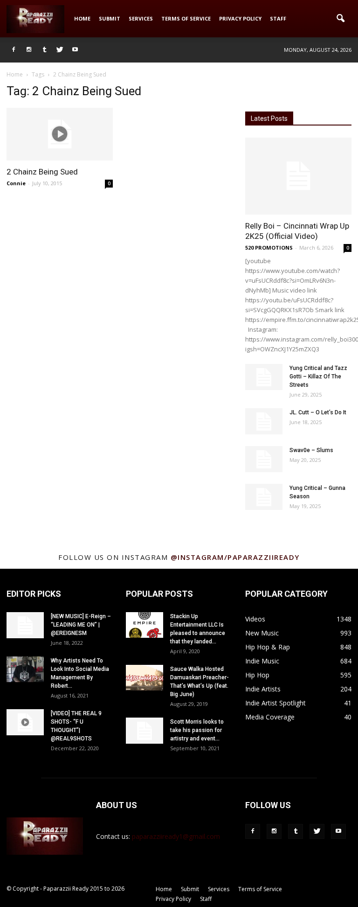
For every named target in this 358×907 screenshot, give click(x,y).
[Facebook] (14, 50)
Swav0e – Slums (311, 450)
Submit (109, 18)
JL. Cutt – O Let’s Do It (317, 412)
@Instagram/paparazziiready (235, 557)
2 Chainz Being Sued (42, 171)
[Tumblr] (44, 50)
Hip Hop (257, 674)
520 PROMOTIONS (269, 247)
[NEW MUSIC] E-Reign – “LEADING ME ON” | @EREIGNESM (81, 624)
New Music (262, 632)
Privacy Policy (240, 18)
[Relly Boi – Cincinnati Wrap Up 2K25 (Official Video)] (298, 176)
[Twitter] (60, 50)
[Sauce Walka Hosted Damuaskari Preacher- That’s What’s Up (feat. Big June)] (144, 678)
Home (82, 18)
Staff (278, 18)
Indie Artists (263, 688)
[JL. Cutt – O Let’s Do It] (263, 421)
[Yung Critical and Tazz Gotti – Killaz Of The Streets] (263, 377)
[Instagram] (29, 50)
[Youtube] (75, 50)
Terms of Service (186, 18)
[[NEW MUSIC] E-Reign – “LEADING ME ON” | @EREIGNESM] (25, 625)
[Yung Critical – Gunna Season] (263, 497)
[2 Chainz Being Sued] (60, 134)
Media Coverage (270, 716)
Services (141, 18)
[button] (340, 18)
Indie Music (262, 660)
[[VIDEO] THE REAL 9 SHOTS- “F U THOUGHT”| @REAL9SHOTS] (25, 722)
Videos (255, 618)
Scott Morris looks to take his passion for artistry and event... (197, 730)
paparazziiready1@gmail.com (176, 836)
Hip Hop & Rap (267, 646)
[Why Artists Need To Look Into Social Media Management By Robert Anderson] (25, 669)
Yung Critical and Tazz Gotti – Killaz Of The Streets (318, 376)
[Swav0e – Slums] (263, 459)
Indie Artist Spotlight (275, 702)
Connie (16, 183)
